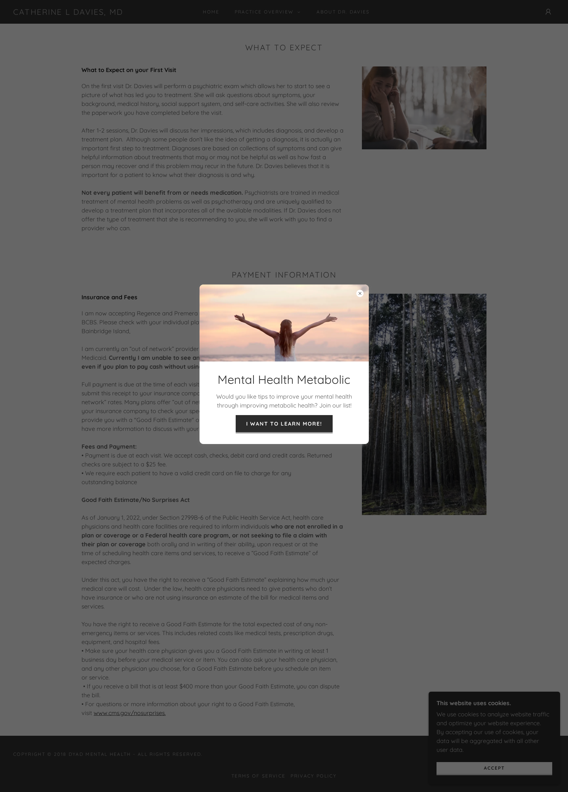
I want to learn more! (284, 423)
